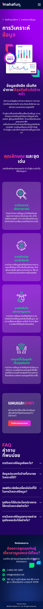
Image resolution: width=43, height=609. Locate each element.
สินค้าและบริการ (11, 19)
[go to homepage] (11, 6)
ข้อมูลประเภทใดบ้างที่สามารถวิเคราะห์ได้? (19, 475)
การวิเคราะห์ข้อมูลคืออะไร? (17, 463)
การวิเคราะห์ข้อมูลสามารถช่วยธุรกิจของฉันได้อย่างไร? (19, 518)
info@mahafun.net (15, 574)
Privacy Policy (21, 604)
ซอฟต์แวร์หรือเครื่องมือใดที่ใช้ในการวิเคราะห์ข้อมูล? (19, 489)
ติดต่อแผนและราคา (19, 423)
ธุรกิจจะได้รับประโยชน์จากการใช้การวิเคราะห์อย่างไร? (19, 504)
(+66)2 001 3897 (15, 570)
